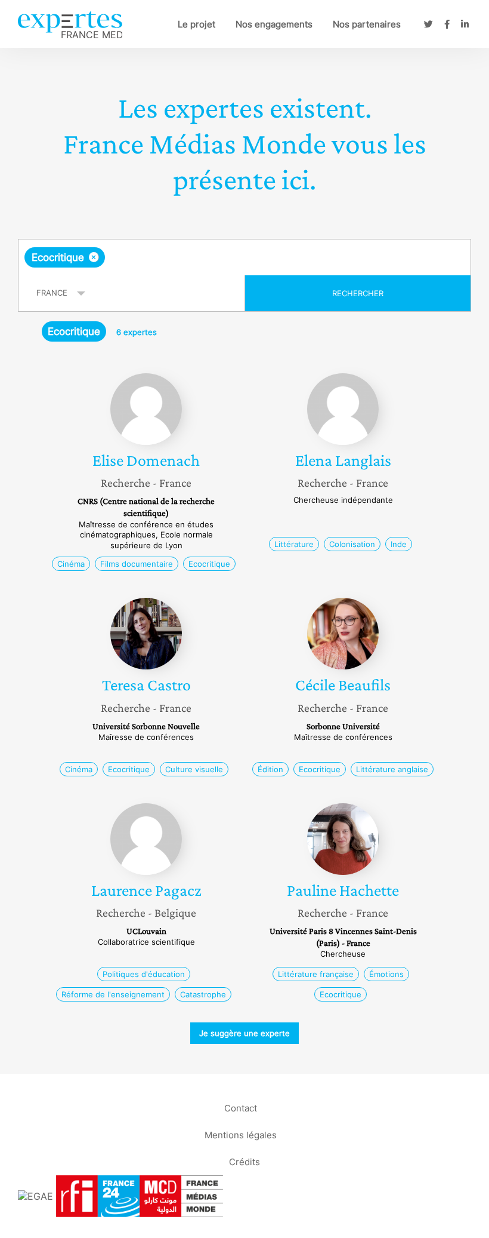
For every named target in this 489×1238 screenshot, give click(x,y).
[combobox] (244, 257)
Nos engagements (274, 24)
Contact (240, 1108)
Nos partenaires (367, 24)
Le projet (196, 24)
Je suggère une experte (244, 1033)
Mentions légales (241, 1135)
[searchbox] (201, 257)
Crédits (244, 1162)
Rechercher (357, 293)
